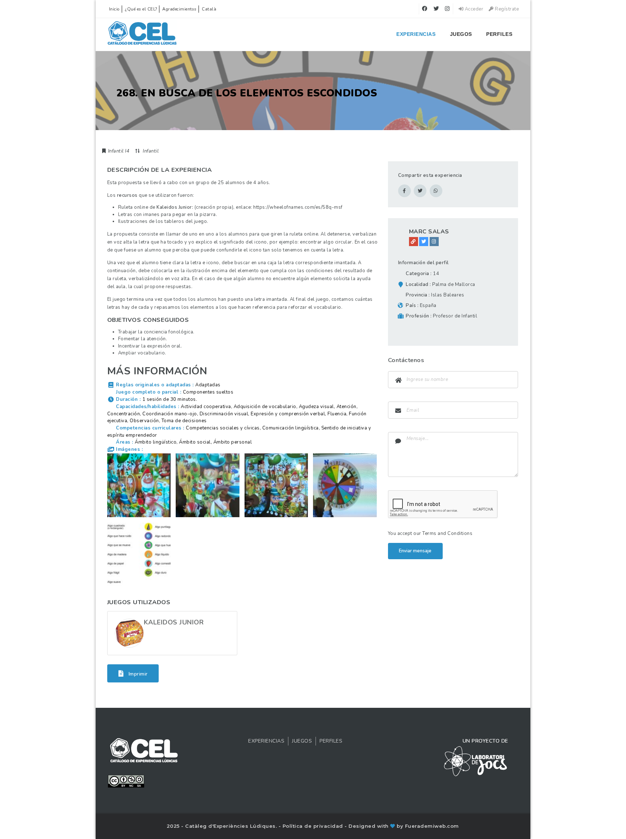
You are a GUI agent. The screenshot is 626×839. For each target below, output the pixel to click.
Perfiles (499, 34)
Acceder (473, 9)
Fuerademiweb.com (432, 826)
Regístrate (506, 9)
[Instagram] (434, 241)
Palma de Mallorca (453, 284)
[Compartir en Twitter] (420, 190)
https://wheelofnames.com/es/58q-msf (298, 207)
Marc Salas (429, 232)
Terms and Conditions (447, 533)
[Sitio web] (413, 241)
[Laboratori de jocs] (475, 761)
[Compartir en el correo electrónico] (436, 190)
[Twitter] (423, 241)
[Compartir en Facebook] (404, 190)
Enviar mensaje (415, 551)
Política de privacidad (314, 826)
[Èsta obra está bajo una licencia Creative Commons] (126, 781)
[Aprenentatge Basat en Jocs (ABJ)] (142, 34)
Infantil (151, 151)
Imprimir (137, 674)
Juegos (461, 34)
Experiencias (415, 34)
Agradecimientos (179, 9)
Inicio (114, 9)
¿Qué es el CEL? (141, 9)
